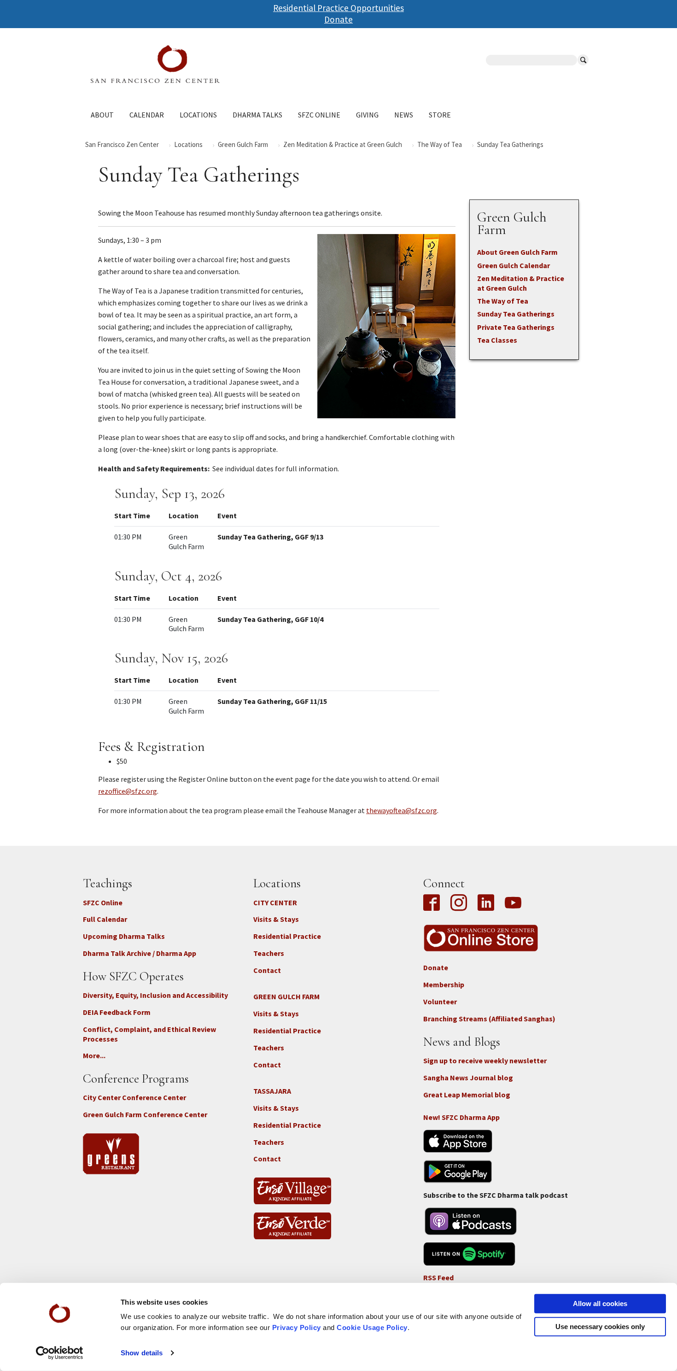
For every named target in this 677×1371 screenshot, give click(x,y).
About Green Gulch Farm (517, 252)
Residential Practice (287, 936)
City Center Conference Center (134, 1097)
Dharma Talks (257, 114)
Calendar (146, 114)
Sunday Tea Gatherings (515, 313)
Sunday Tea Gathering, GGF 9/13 (270, 536)
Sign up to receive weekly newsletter (485, 1060)
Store (440, 114)
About (102, 114)
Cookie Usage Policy (372, 1327)
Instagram (459, 903)
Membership (443, 984)
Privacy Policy (296, 1327)
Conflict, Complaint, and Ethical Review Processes (149, 1034)
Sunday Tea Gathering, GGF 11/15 (272, 701)
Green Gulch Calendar (513, 265)
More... (94, 1055)
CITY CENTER (275, 902)
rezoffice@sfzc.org (127, 791)
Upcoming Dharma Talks (124, 936)
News (403, 114)
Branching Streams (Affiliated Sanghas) (489, 1018)
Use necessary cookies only (600, 1326)
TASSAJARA (272, 1091)
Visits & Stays (276, 919)
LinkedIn (486, 903)
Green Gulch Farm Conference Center (145, 1114)
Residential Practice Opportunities (338, 7)
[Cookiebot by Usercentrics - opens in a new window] (59, 1353)
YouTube (513, 903)
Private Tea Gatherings (515, 327)
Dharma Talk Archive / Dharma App (139, 953)
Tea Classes (497, 340)
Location (183, 515)
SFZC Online (319, 114)
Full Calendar (105, 919)
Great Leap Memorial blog (466, 1094)
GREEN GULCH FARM (286, 996)
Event (227, 515)
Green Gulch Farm (243, 144)
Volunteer (440, 1001)
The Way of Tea (439, 144)
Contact (267, 970)
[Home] (214, 64)
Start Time (132, 515)
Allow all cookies (600, 1303)
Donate (338, 19)
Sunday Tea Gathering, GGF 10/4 (270, 619)
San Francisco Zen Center (122, 144)
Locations (198, 114)
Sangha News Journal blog (468, 1077)
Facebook (433, 903)
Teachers (268, 953)
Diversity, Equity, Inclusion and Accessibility (155, 995)
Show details (142, 1353)
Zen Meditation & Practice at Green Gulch (342, 144)
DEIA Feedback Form (117, 1012)
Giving (367, 114)
